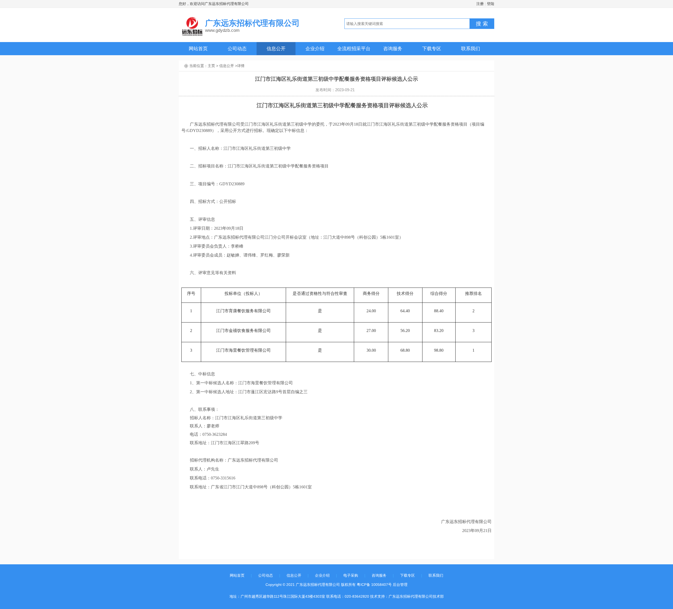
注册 (480, 4)
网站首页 (198, 48)
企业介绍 (314, 48)
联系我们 (470, 48)
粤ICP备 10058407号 (374, 584)
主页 (211, 66)
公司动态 (237, 48)
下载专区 (431, 48)
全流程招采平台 (353, 48)
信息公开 (276, 48)
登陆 (490, 4)
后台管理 (400, 584)
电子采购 (350, 575)
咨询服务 (392, 48)
